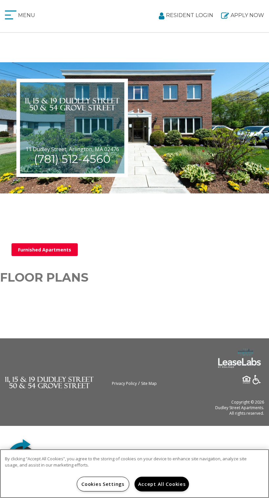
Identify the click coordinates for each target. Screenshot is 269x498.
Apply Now (247, 15)
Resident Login (189, 15)
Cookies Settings (102, 484)
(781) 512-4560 (72, 159)
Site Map (149, 383)
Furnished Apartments (44, 250)
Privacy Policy (124, 383)
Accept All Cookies (162, 484)
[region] (134, 473)
